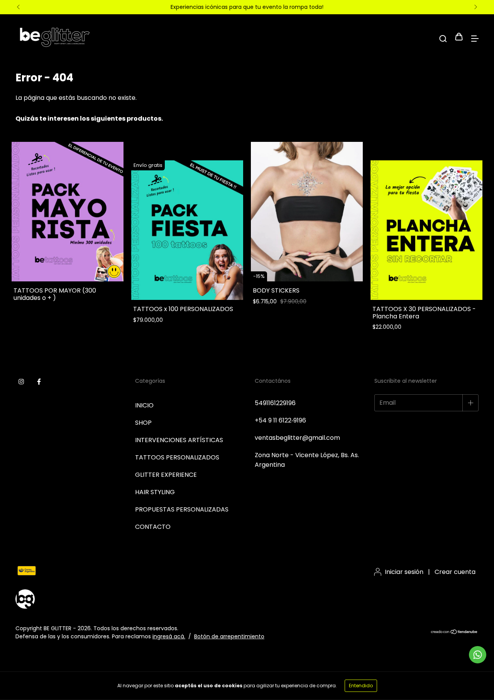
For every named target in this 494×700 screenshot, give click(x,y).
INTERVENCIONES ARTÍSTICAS (179, 440)
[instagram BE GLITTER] (21, 381)
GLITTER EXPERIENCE (166, 474)
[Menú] (475, 37)
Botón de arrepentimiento (229, 636)
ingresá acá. (168, 636)
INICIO (144, 405)
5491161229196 (275, 403)
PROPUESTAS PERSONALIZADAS (181, 509)
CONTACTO (153, 526)
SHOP (143, 422)
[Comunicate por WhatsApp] (477, 654)
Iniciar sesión (404, 571)
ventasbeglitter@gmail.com (297, 437)
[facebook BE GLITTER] (39, 381)
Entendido (361, 685)
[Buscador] (443, 37)
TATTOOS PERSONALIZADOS (177, 457)
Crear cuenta (455, 571)
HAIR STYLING (155, 492)
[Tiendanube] (454, 632)
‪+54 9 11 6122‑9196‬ (280, 420)
